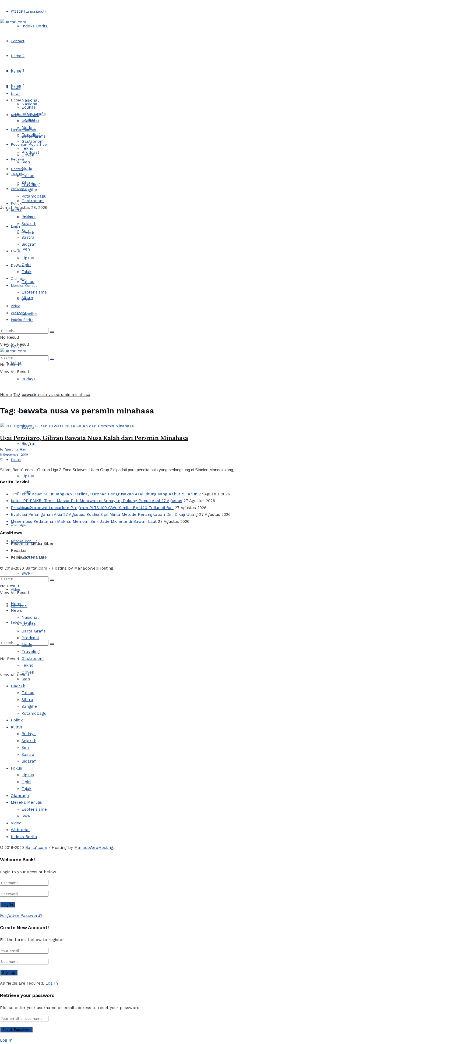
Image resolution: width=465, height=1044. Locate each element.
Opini (26, 264)
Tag (16, 394)
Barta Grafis (34, 114)
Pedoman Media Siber (32, 543)
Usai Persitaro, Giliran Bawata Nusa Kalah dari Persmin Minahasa (94, 438)
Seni (26, 230)
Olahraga (18, 279)
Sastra (28, 237)
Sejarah (29, 223)
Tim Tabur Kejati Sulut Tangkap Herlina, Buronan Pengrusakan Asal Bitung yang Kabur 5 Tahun (104, 494)
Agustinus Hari (15, 449)
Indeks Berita (35, 26)
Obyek (28, 155)
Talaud (16, 174)
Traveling (31, 134)
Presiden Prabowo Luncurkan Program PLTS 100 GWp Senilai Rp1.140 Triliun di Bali (92, 507)
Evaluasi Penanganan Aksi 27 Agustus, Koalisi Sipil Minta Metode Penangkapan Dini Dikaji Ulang (104, 514)
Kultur (16, 210)
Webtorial (19, 189)
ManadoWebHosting (93, 568)
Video (15, 306)
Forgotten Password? (21, 915)
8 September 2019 (14, 454)
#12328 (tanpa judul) (28, 11)
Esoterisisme (34, 292)
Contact (17, 41)
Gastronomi (33, 200)
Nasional (30, 100)
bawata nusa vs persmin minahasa (56, 394)
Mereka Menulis (24, 286)
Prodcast (30, 121)
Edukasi (29, 107)
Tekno (27, 148)
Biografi (29, 443)
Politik (16, 203)
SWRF (27, 573)
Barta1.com (36, 568)
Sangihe (29, 314)
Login (15, 226)
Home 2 (17, 56)
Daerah (17, 169)
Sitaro (27, 182)
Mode (27, 168)
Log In (51, 983)
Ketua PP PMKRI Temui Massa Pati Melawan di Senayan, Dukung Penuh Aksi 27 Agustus (96, 500)
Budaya (29, 379)
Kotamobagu (34, 196)
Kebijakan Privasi (27, 557)
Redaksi (18, 550)
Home (16, 71)
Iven (26, 249)
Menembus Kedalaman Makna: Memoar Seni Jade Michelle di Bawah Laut (84, 521)
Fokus (16, 460)
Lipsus (28, 476)
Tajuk (26, 271)
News (15, 94)
